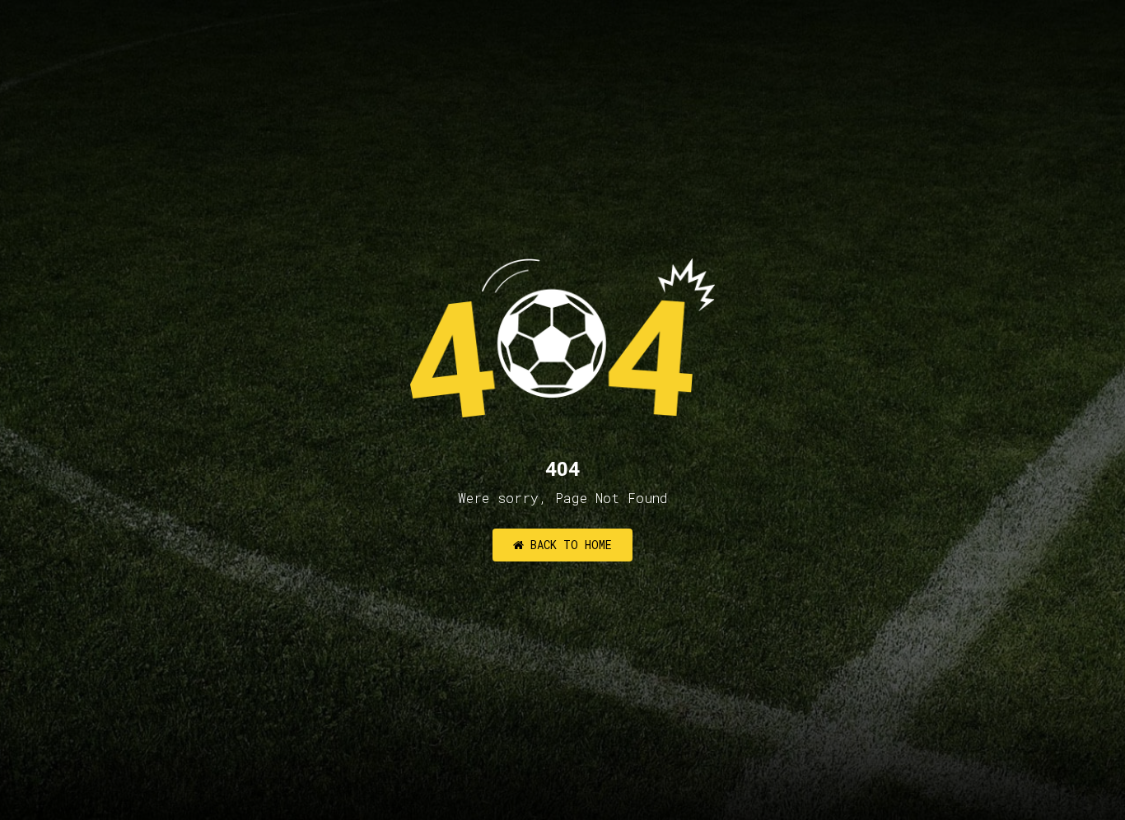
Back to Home (568, 544)
